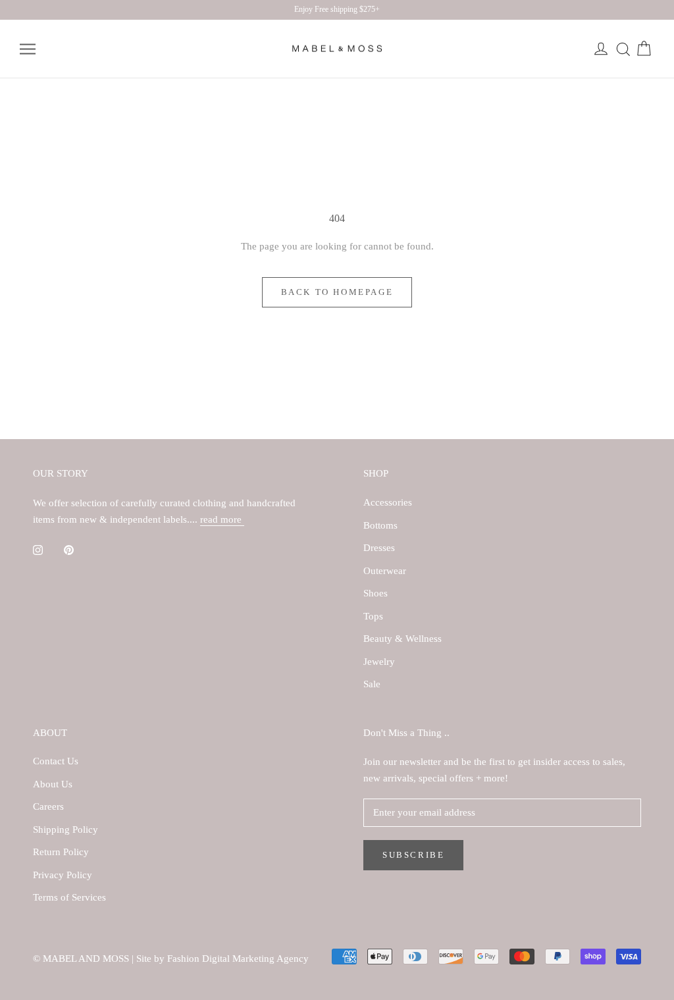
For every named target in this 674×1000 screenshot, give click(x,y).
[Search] (622, 49)
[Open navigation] (28, 49)
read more (222, 519)
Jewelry (379, 661)
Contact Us (55, 761)
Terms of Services (69, 897)
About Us (52, 784)
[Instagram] (38, 549)
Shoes (375, 593)
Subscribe (413, 855)
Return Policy (61, 852)
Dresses (379, 547)
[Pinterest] (69, 549)
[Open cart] (643, 49)
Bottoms (380, 525)
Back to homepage (337, 292)
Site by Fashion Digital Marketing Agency (222, 958)
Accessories (387, 502)
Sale (371, 684)
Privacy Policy (62, 875)
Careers (48, 806)
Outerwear (384, 571)
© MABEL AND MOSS (82, 958)
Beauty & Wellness (402, 638)
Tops (373, 616)
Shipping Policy (65, 829)
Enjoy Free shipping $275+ (337, 9)
